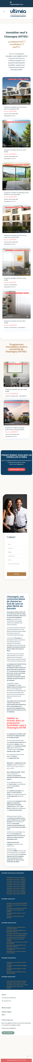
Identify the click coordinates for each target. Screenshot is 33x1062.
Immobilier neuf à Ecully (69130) (16, 937)
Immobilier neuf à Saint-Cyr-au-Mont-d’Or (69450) (17, 942)
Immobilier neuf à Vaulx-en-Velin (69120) (16, 913)
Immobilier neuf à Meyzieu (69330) (17, 908)
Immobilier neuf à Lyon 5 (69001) (16, 886)
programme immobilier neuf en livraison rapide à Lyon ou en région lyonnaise (16, 820)
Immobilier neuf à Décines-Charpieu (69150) (17, 905)
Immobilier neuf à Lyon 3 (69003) (16, 883)
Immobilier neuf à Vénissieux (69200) (15, 987)
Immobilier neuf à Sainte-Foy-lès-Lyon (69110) (16, 949)
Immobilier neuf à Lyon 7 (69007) (16, 890)
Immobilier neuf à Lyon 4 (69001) (16, 884)
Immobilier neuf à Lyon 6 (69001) (16, 888)
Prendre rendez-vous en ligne (16, 1060)
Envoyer (16, 574)
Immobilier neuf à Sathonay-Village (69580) (17, 966)
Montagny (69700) (9, 188)
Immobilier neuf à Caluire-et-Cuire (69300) (16, 963)
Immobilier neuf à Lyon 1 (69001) (16, 879)
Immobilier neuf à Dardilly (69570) (16, 935)
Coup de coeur (8, 231)
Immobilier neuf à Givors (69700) (16, 983)
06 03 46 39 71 (7, 1001)
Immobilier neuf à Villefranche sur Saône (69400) (16, 972)
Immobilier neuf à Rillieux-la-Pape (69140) (16, 969)
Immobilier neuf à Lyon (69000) (15, 877)
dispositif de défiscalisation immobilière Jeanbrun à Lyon (14, 804)
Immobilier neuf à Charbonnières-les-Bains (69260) (16, 928)
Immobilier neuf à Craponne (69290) (17, 933)
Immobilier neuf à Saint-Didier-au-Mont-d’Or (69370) (16, 945)
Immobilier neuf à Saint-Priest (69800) (15, 910)
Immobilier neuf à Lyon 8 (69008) (16, 892)
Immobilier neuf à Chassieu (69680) (17, 903)
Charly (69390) (9, 385)
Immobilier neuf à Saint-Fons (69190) (17, 985)
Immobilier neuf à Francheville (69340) (15, 939)
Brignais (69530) (10, 423)
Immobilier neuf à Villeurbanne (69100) (15, 917)
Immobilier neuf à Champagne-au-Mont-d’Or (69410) (16, 931)
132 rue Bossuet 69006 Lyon (9, 997)
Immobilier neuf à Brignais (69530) (17, 981)
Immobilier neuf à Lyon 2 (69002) (16, 881)
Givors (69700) (8, 103)
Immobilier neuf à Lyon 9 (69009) (16, 894)
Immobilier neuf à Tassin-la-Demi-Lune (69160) (16, 952)
